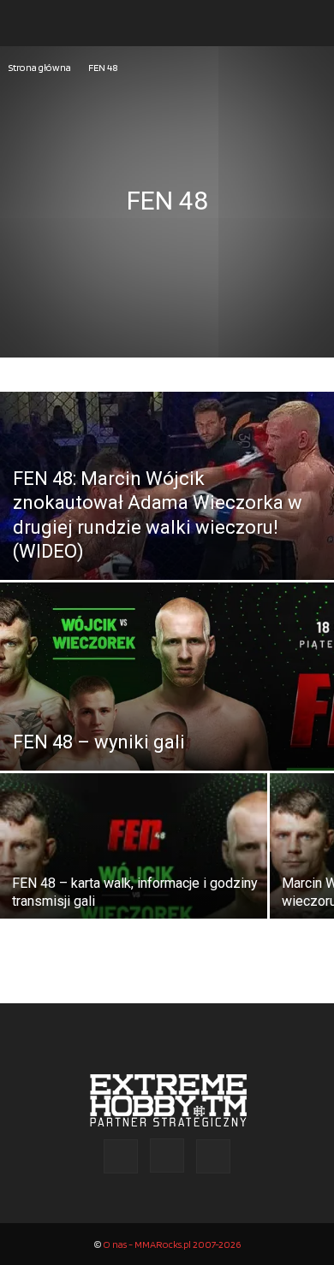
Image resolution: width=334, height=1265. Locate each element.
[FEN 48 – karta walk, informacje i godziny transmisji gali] (133, 865)
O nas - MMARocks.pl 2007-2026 (172, 1244)
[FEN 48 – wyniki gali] (167, 726)
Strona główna (40, 67)
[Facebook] (121, 1156)
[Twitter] (213, 1156)
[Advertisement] (167, 252)
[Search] (310, 23)
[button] (29, 23)
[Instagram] (167, 1155)
